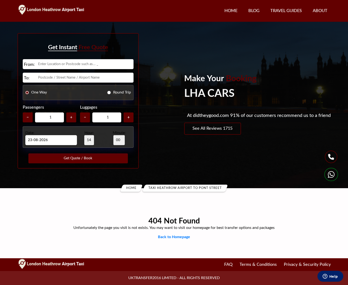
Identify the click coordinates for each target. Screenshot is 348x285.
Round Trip (122, 92)
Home (230, 11)
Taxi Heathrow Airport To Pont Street (185, 188)
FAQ (228, 265)
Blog (253, 11)
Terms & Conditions (258, 265)
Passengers (33, 107)
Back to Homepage (174, 237)
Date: (29, 133)
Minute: (119, 133)
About (320, 11)
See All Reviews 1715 (212, 128)
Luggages (88, 107)
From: (29, 64)
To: (27, 78)
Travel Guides (286, 11)
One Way (39, 92)
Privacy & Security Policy (307, 265)
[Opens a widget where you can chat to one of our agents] (330, 277)
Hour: (89, 133)
